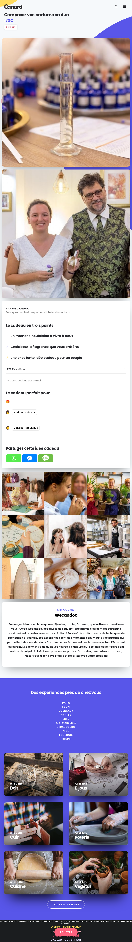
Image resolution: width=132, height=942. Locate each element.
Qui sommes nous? (99, 921)
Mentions (35, 921)
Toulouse (66, 735)
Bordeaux (66, 711)
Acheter (66, 932)
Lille (66, 719)
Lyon (66, 707)
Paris (66, 703)
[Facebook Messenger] (29, 458)
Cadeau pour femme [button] (66, 927)
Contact (47, 921)
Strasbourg (66, 727)
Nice (66, 731)
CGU (113, 921)
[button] (124, 6)
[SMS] (45, 458)
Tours (66, 739)
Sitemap (23, 921)
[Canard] (13, 6)
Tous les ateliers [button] (66, 904)
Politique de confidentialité (71, 921)
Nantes (66, 715)
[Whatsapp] (13, 458)
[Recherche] (115, 6)
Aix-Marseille (66, 723)
